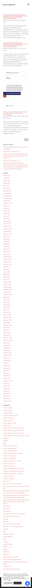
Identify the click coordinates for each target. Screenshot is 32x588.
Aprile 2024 (6, 246)
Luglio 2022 (6, 299)
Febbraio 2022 (7, 312)
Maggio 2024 (6, 244)
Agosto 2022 (6, 297)
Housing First (6, 511)
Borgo (4, 443)
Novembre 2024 (7, 229)
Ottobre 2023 (6, 261)
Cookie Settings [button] (8, 583)
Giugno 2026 (6, 180)
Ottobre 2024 (6, 231)
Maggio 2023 (6, 274)
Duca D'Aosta (6, 506)
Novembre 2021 (7, 320)
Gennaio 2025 (7, 223)
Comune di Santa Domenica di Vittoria (13, 468)
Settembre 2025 (7, 203)
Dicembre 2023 (7, 256)
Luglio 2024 (6, 239)
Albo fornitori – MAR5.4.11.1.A (11, 160)
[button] (26, 139)
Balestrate (6, 438)
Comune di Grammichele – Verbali (12, 453)
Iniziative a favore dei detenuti (11, 516)
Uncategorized (7, 566)
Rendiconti (6, 552)
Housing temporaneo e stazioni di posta (14, 514)
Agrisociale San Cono (9, 418)
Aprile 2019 (6, 370)
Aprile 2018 (6, 391)
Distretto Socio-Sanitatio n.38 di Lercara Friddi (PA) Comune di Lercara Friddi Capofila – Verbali (15, 502)
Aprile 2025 (6, 216)
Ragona (5, 549)
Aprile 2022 (6, 307)
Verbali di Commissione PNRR (11, 569)
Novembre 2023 (7, 259)
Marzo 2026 (6, 188)
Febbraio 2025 (7, 221)
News (23, 116)
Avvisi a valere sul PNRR (9, 423)
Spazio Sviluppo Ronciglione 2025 (12, 559)
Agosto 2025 (6, 206)
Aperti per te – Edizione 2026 (11, 151)
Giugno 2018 (6, 386)
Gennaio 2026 (7, 193)
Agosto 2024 (6, 236)
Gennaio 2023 (7, 284)
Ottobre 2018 (6, 378)
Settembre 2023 (7, 264)
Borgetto (5, 440)
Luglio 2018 (6, 383)
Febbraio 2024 (7, 251)
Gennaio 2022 (7, 315)
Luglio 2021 (6, 330)
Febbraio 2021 (7, 332)
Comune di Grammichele (10, 446)
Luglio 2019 (6, 363)
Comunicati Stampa (8, 476)
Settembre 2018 (7, 381)
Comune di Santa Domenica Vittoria (13, 473)
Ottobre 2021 (6, 322)
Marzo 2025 (6, 218)
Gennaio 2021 (7, 335)
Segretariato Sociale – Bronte (11, 557)
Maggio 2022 (6, 305)
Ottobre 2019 (6, 358)
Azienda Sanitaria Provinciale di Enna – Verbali (16, 435)
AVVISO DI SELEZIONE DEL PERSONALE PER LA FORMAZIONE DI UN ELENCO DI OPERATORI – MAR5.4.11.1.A (15, 156)
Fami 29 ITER (6, 509)
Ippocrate (5, 519)
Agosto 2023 (6, 267)
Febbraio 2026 (7, 191)
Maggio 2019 (6, 368)
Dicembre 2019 (7, 353)
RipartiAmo (6, 554)
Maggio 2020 (6, 348)
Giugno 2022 (6, 302)
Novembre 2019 (7, 355)
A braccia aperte (7, 408)
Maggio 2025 (6, 213)
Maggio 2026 (6, 183)
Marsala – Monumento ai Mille (11, 524)
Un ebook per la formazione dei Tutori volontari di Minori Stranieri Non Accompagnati (15, 113)
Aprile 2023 (6, 277)
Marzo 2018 (6, 393)
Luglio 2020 (6, 343)
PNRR (4, 539)
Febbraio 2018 (7, 396)
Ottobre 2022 (6, 292)
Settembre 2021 (7, 325)
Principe (5, 541)
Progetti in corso (7, 547)
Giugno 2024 (6, 241)
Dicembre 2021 (7, 317)
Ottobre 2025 (6, 201)
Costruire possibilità (8, 478)
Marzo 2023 (6, 279)
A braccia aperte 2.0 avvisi (10, 415)
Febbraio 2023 (7, 282)
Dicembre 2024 (7, 226)
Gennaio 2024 (7, 254)
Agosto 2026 (6, 175)
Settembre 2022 (7, 294)
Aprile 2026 (6, 186)
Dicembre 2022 (7, 287)
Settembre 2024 (7, 234)
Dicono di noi (6, 481)
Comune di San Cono (9, 463)
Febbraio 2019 (7, 375)
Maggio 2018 (6, 388)
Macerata (5, 521)
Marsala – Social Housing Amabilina (13, 526)
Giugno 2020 (6, 345)
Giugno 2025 (6, 211)
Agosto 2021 (6, 327)
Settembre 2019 (7, 360)
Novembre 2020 (7, 337)
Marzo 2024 (6, 249)
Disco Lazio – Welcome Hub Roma (12, 484)
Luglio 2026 (6, 178)
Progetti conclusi (7, 544)
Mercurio (5, 529)
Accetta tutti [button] (18, 583)
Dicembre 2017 (7, 401)
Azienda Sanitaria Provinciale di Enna (13, 428)
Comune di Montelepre (9, 456)
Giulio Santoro (9, 20)
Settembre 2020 (7, 340)
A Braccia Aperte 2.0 (8, 413)
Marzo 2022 (6, 310)
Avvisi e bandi (7, 425)
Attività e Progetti (8, 420)
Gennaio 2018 (7, 398)
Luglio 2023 (6, 269)
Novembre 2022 (7, 289)
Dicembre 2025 (7, 196)
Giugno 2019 (6, 365)
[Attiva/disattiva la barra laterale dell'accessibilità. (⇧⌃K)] (27, 583)
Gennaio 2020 (7, 350)
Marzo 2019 (6, 373)
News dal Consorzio (8, 534)
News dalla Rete (7, 536)
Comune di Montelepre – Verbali (12, 461)
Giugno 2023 (6, 272)
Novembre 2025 (7, 198)
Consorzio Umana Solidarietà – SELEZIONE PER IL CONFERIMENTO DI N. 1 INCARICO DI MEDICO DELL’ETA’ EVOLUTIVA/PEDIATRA (15, 45)
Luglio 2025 (6, 208)
